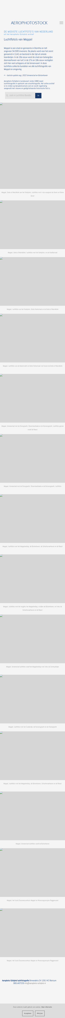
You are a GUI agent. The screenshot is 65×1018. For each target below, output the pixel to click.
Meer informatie (46, 1007)
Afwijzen (40, 1013)
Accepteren (27, 1013)
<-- (25, 75)
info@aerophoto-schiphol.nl (35, 983)
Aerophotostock (29, 22)
